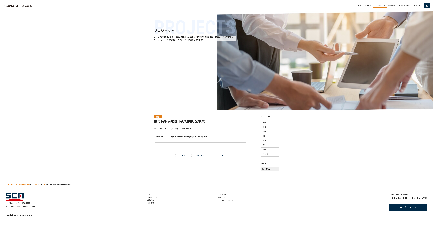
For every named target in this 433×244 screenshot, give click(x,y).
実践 (264, 145)
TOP (359, 6)
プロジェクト (380, 6)
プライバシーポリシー (226, 200)
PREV (183, 155)
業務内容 (368, 6)
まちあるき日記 (404, 6)
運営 (264, 141)
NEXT (217, 155)
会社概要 (391, 6)
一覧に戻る (200, 155)
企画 (157, 117)
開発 (264, 136)
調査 (264, 132)
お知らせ (417, 6)
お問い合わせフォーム (408, 207)
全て (264, 123)
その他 (265, 154)
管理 (264, 150)
